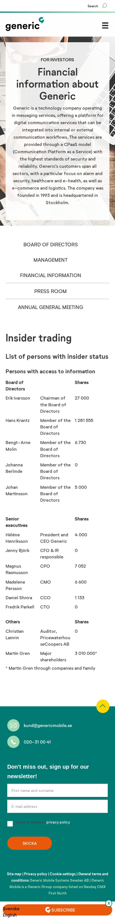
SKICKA (30, 843)
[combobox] (11, 915)
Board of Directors (50, 244)
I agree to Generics (42, 822)
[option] (11, 908)
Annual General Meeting (50, 307)
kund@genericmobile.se (48, 725)
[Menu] (105, 25)
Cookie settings (63, 874)
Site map (14, 874)
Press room (50, 291)
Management (50, 260)
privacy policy (58, 822)
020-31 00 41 (37, 741)
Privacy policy (35, 874)
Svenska (11, 908)
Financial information (50, 275)
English (10, 914)
